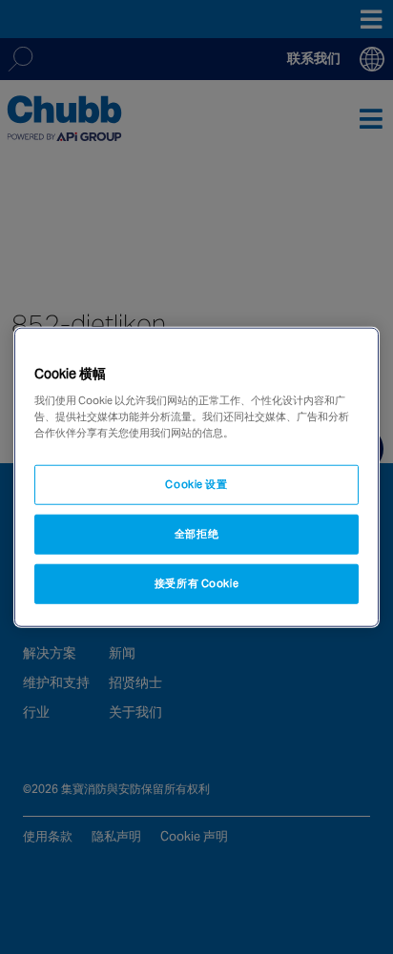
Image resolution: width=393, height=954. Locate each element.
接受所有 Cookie (196, 583)
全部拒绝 (196, 533)
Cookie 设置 (196, 484)
